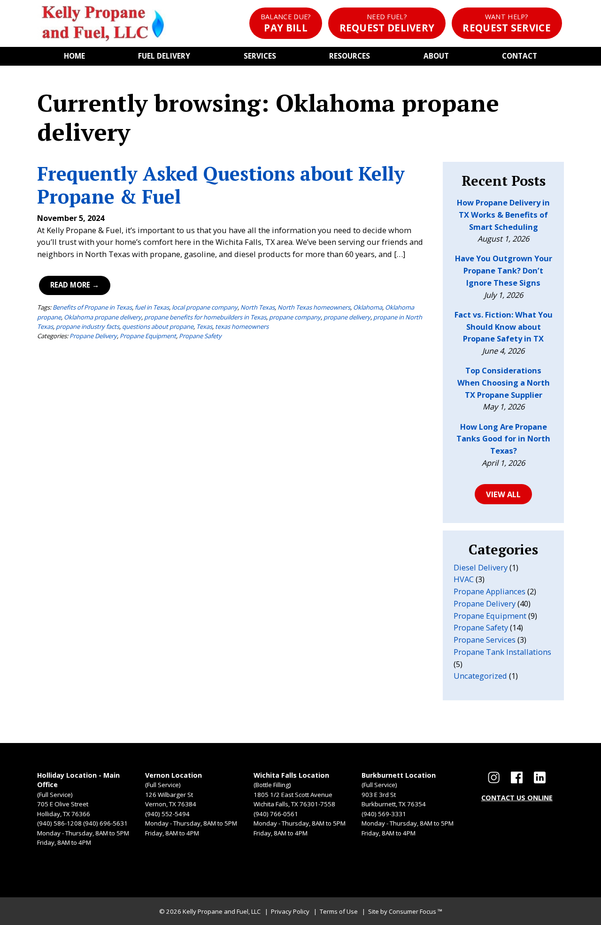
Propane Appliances (489, 591)
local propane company (205, 307)
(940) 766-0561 (276, 814)
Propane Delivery (93, 336)
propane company (295, 317)
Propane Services (485, 639)
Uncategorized (480, 675)
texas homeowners (242, 326)
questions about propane (157, 326)
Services (260, 56)
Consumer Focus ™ (415, 911)
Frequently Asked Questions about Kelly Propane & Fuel (221, 184)
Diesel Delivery (481, 567)
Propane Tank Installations (502, 651)
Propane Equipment (148, 336)
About (436, 56)
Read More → (74, 284)
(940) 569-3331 (384, 814)
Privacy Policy (290, 911)
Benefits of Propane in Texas (92, 307)
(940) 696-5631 (105, 823)
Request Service (506, 23)
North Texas (257, 307)
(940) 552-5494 (167, 814)
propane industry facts (87, 326)
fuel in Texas (152, 307)
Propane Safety (200, 336)
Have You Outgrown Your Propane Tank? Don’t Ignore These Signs (503, 270)
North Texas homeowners (313, 307)
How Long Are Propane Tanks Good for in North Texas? (503, 438)
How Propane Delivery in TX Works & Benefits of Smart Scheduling (503, 214)
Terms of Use (339, 911)
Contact (519, 56)
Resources (349, 56)
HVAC (464, 579)
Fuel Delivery (164, 56)
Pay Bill (286, 23)
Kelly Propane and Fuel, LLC (222, 911)
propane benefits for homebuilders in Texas (205, 317)
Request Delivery (387, 23)
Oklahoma (367, 307)
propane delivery (347, 317)
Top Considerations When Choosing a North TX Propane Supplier (503, 382)
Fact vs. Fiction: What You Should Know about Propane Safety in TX (504, 326)
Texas (204, 326)
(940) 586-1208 (59, 823)
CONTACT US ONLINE (517, 797)
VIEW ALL (503, 494)
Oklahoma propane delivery (102, 317)
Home (74, 56)
